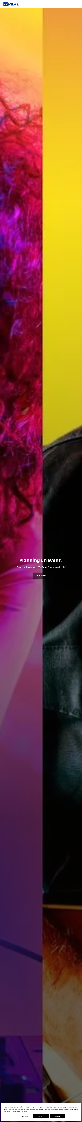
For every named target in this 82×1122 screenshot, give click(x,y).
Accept (58, 1116)
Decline (41, 1116)
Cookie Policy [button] (64, 1109)
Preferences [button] (31, 1111)
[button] (77, 4)
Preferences (24, 1116)
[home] (11, 4)
